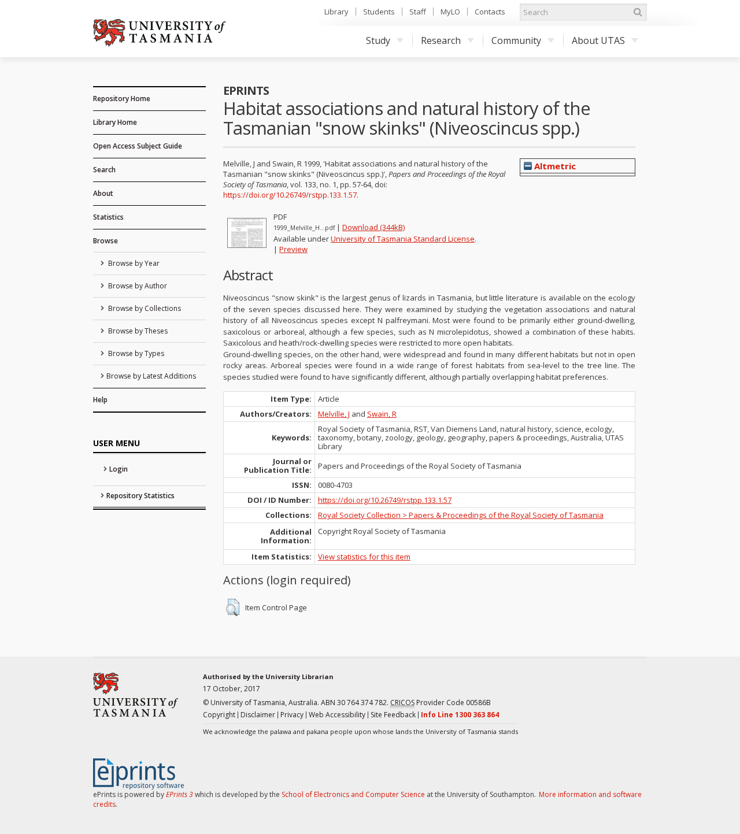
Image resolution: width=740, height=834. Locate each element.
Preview (293, 249)
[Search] (637, 12)
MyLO (450, 11)
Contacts (490, 11)
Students (379, 11)
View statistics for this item (364, 556)
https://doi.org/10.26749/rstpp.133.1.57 (290, 195)
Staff (417, 11)
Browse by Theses (137, 331)
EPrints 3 (179, 794)
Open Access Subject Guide (137, 146)
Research (441, 40)
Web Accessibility (337, 715)
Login (118, 469)
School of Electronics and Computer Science (353, 794)
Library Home (115, 122)
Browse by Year (133, 263)
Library (336, 11)
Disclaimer (257, 715)
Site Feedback (393, 715)
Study (378, 40)
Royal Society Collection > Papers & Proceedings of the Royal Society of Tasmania (461, 515)
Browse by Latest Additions (151, 376)
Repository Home (121, 98)
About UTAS (598, 40)
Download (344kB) (373, 227)
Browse (105, 241)
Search (104, 170)
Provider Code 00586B (440, 702)
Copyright (219, 715)
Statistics (108, 217)
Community (516, 40)
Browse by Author (136, 286)
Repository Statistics (140, 496)
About (103, 193)
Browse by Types (135, 353)
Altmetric (554, 166)
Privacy (292, 715)
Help (100, 400)
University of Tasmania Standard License (403, 238)
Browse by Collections (143, 308)
